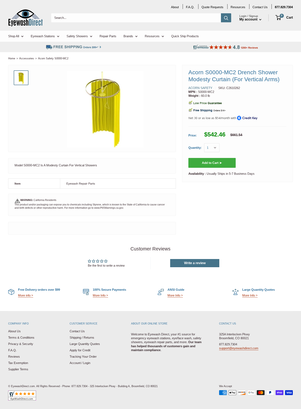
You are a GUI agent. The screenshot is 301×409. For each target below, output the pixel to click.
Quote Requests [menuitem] (212, 7)
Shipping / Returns (82, 337)
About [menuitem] (175, 7)
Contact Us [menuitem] (260, 7)
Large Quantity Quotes (85, 344)
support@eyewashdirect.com (238, 348)
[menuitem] (284, 7)
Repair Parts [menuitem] (108, 36)
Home (11, 58)
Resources (238, 7)
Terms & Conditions (21, 337)
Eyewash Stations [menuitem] (43, 36)
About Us (14, 331)
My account (248, 19)
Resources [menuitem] (152, 36)
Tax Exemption (18, 363)
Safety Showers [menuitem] (77, 36)
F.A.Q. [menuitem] (190, 7)
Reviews (14, 356)
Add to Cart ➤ (212, 163)
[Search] (226, 17)
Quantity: (195, 148)
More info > (25, 295)
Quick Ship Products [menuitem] (185, 36)
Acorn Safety (200, 88)
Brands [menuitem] (128, 36)
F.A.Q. (12, 350)
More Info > (100, 295)
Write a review (195, 263)
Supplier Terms (18, 369)
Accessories (26, 58)
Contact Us (77, 331)
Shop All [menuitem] (13, 36)
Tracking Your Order (83, 356)
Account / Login (80, 363)
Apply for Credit (80, 350)
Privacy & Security (20, 344)
